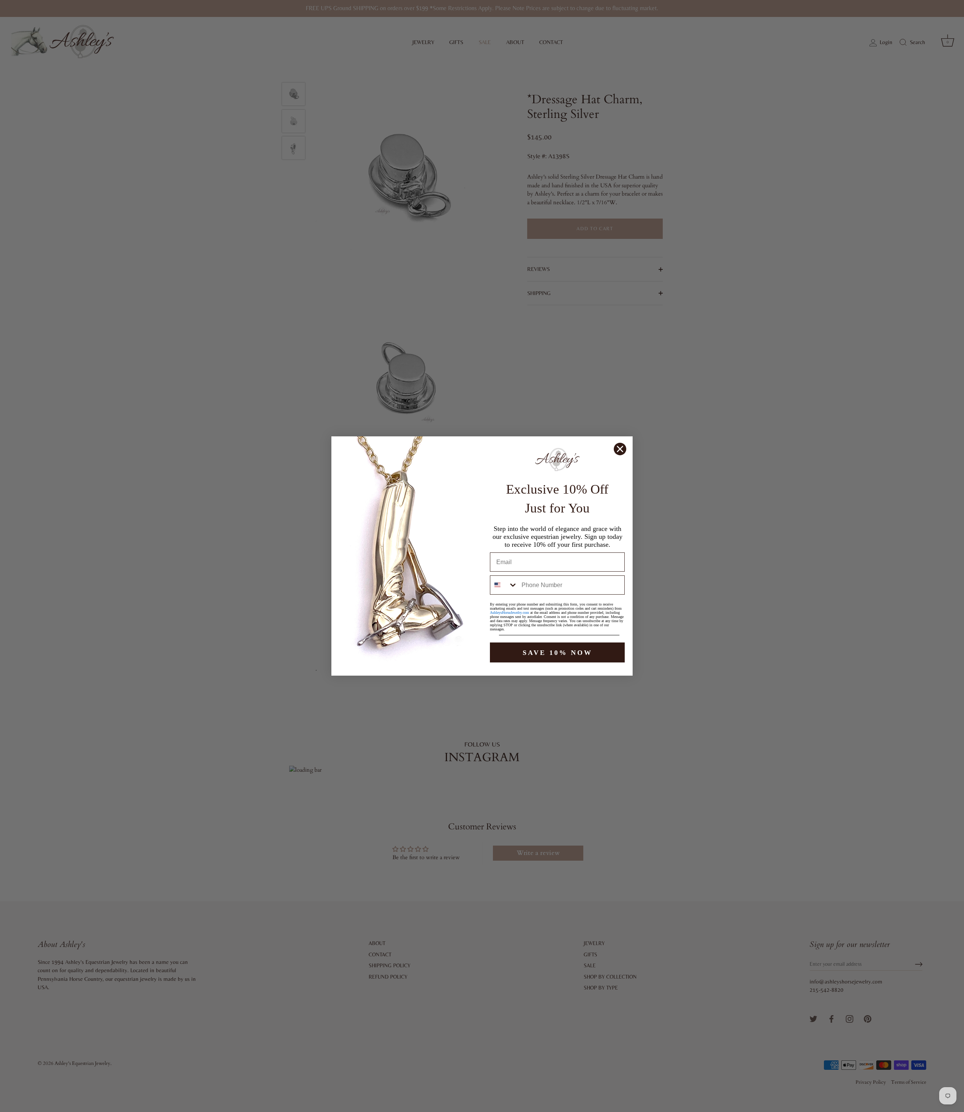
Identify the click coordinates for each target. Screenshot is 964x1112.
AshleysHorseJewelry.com (509, 612)
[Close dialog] (620, 449)
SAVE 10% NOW (557, 652)
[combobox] (504, 585)
